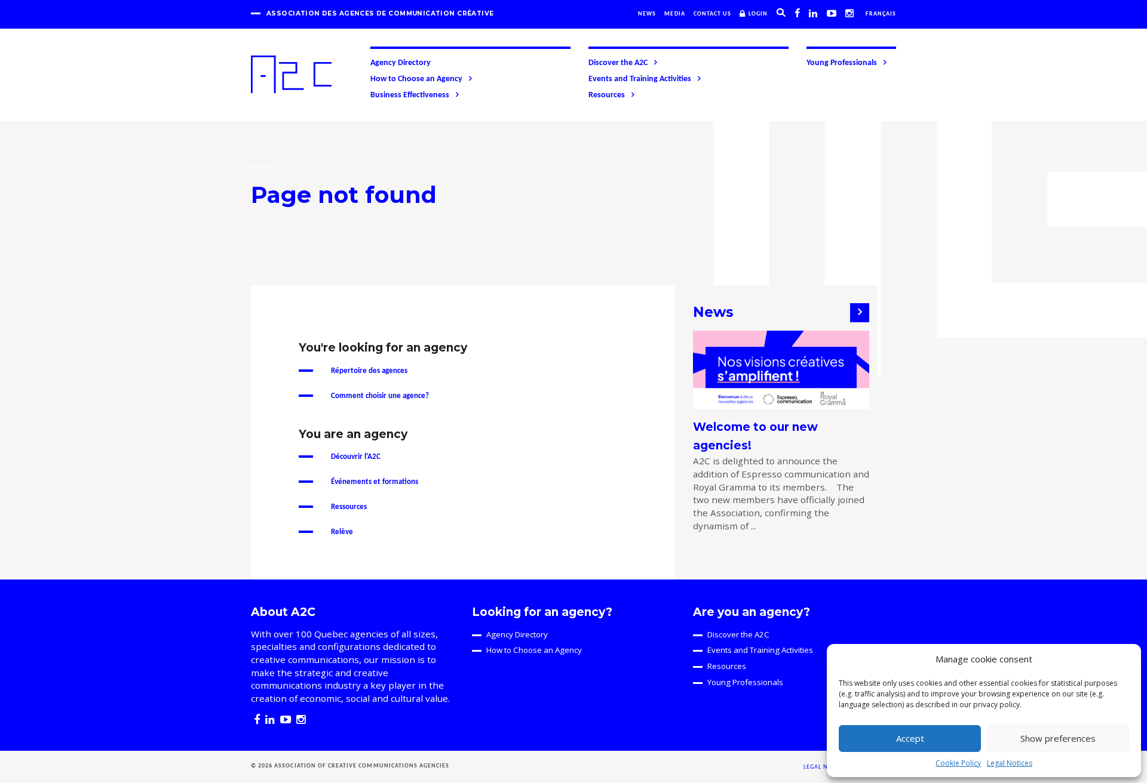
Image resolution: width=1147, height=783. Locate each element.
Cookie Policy (958, 763)
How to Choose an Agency (416, 79)
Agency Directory (400, 62)
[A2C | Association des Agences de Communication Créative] (291, 74)
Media (674, 14)
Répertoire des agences (369, 371)
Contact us (712, 14)
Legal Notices (1009, 763)
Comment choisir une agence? (380, 396)
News (647, 14)
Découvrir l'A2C (356, 457)
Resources (606, 95)
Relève (342, 532)
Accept (910, 738)
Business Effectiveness (409, 95)
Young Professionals (841, 62)
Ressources (349, 507)
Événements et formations (374, 482)
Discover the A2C (618, 62)
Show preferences (1058, 738)
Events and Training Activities (639, 79)
